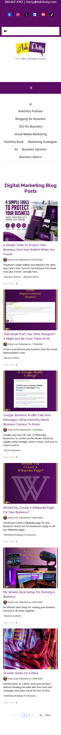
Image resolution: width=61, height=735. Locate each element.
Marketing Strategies (42, 142)
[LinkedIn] (35, 14)
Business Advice (30, 157)
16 (41, 715)
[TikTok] (51, 14)
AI (16, 149)
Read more (8, 283)
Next (47, 715)
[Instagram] (18, 14)
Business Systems (34, 149)
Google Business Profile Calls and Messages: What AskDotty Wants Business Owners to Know (26, 419)
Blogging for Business (30, 119)
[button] (5, 31)
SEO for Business (30, 126)
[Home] (30, 104)
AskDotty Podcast (30, 111)
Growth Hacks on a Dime (20, 673)
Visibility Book (14, 142)
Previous (15, 715)
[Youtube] (43, 14)
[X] (26, 14)
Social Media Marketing (30, 134)
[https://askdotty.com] (30, 50)
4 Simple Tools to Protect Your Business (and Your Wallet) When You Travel (29, 249)
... (35, 715)
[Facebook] (9, 14)
